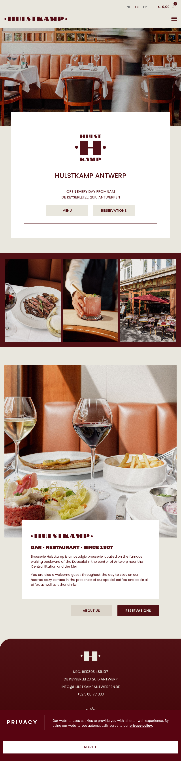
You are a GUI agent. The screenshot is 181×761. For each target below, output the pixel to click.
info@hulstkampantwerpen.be (90, 686)
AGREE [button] (90, 747)
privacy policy (141, 725)
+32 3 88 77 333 (90, 694)
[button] (174, 18)
